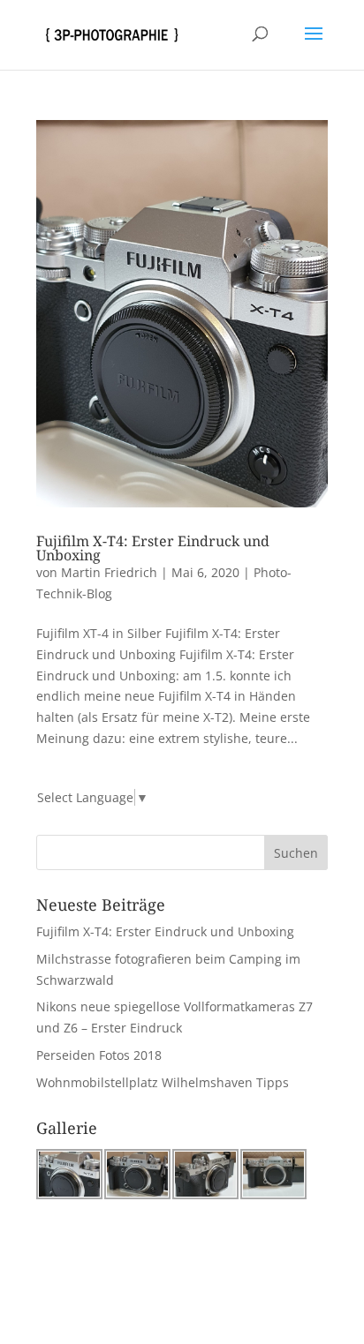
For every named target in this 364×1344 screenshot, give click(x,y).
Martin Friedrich (109, 572)
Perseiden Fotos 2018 (99, 1055)
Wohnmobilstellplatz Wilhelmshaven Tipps (162, 1082)
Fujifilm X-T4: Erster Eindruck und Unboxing (152, 548)
